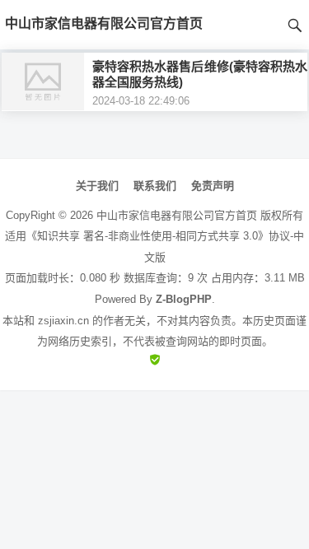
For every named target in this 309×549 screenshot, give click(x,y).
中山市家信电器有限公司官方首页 (176, 215)
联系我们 (154, 185)
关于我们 (97, 185)
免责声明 (212, 185)
